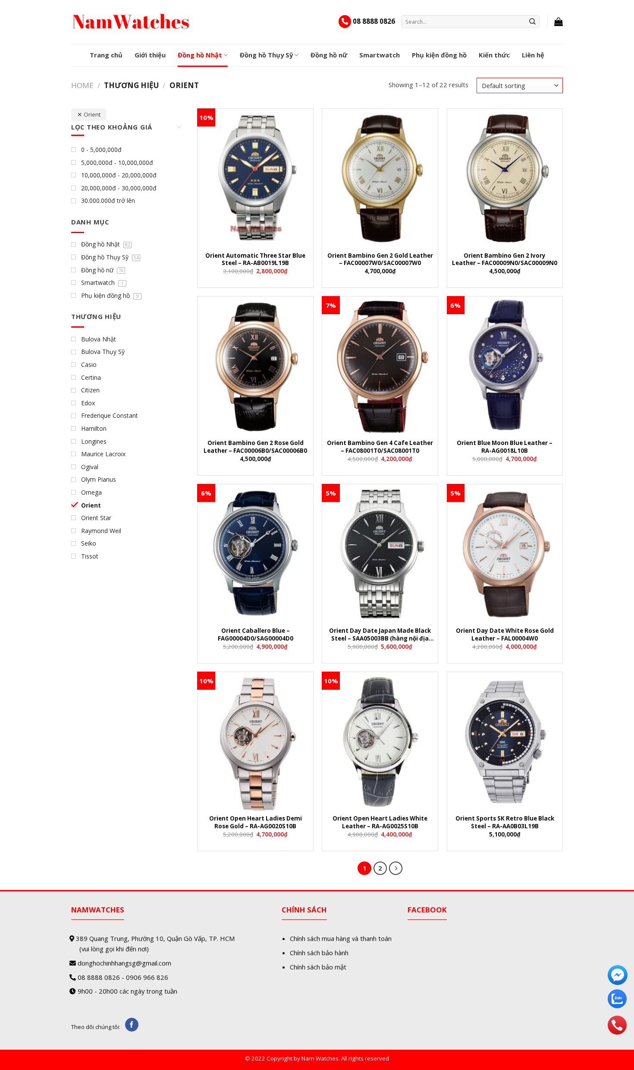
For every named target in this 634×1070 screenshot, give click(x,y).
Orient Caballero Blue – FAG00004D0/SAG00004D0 (255, 634)
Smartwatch (379, 55)
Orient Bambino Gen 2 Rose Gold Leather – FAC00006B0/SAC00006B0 (255, 446)
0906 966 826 (147, 977)
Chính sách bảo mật (318, 967)
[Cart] (558, 21)
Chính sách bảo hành (319, 952)
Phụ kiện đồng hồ (439, 55)
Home (82, 85)
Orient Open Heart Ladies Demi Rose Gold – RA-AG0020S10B (255, 822)
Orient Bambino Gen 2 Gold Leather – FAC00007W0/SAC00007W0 (380, 259)
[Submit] (533, 21)
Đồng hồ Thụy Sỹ (266, 55)
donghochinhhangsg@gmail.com (124, 963)
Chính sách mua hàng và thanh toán (341, 938)
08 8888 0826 (374, 21)
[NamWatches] (131, 21)
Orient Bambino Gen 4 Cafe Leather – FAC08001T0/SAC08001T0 (380, 446)
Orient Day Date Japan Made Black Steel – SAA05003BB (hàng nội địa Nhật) (380, 635)
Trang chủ (106, 55)
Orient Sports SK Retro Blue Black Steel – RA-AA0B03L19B (504, 822)
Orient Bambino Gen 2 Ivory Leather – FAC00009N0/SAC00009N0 (504, 259)
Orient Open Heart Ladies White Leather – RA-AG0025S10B (380, 822)
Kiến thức (494, 55)
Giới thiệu (150, 55)
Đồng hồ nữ (329, 55)
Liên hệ (533, 55)
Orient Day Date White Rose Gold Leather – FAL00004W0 (505, 634)
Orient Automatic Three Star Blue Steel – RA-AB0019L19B (255, 259)
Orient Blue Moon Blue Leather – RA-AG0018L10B (504, 446)
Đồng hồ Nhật (200, 55)
